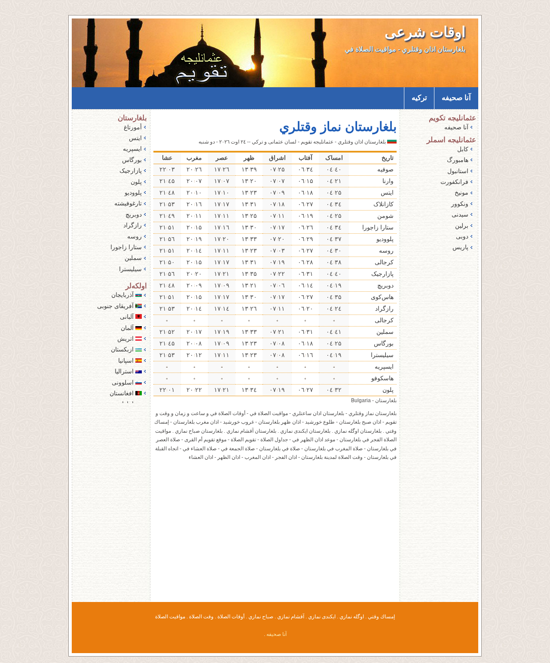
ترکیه (419, 98)
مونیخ (461, 192)
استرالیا (125, 371)
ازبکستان (123, 349)
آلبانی (127, 316)
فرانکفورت (454, 181)
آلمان (128, 327)
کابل (462, 149)
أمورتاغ (133, 127)
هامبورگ (457, 159)
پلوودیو (385, 238)
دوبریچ (385, 285)
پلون (388, 389)
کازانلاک (383, 204)
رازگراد (384, 308)
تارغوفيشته (128, 203)
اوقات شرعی (425, 32)
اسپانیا (126, 360)
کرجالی (384, 262)
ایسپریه (384, 366)
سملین (385, 331)
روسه (386, 250)
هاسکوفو (382, 378)
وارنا (388, 180)
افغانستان (122, 393)
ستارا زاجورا (378, 227)
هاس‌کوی (382, 296)
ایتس (387, 192)
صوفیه (385, 169)
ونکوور (459, 203)
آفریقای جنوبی (116, 305)
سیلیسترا (382, 354)
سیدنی (460, 214)
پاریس (460, 247)
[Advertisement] (275, 537)
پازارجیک (382, 273)
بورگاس (384, 343)
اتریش (126, 338)
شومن (385, 215)
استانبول (457, 171)
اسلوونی (123, 382)
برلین (461, 225)
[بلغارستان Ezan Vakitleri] (392, 142)
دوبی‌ (462, 236)
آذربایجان (123, 294)
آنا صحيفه (456, 98)
